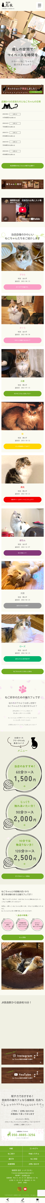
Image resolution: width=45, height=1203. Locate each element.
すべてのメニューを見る (22, 876)
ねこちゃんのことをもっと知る (22, 671)
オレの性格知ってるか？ (22, 446)
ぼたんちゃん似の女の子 (22, 658)
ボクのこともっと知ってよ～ (22, 393)
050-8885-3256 (26, 1175)
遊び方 (11, 1159)
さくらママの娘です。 (22, 287)
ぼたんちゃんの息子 (22, 605)
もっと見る (22, 937)
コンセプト (33, 1148)
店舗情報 (11, 1164)
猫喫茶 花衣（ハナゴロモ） (22, 1170)
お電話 (22, 1201)
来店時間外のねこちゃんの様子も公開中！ (22, 165)
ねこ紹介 (11, 1154)
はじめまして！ (22, 553)
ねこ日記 (33, 1159)
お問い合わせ (34, 1164)
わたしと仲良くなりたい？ (22, 340)
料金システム (34, 1154)
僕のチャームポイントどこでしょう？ (22, 499)
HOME (11, 1148)
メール (37, 1201)
